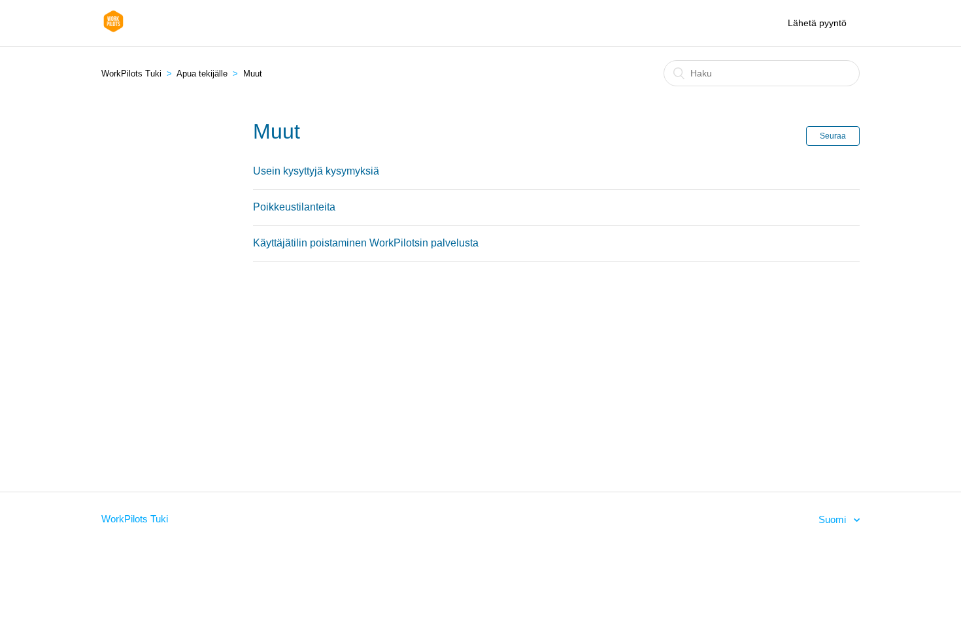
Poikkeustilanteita (294, 206)
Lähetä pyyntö (817, 23)
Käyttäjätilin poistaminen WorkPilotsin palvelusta (366, 242)
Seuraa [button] (833, 136)
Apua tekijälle (202, 73)
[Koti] (113, 29)
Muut (252, 73)
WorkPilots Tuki (131, 73)
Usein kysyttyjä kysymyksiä (316, 171)
